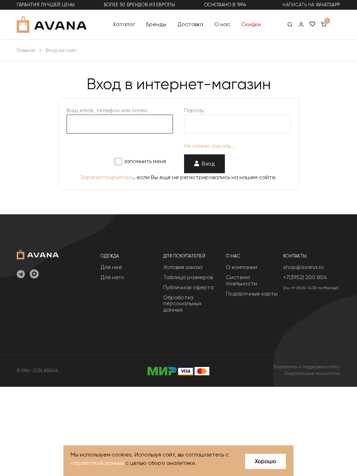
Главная (26, 50)
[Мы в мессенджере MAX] (34, 274)
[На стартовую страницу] (38, 253)
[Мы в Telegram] (21, 274)
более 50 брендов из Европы (139, 4)
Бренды (156, 24)
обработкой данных (97, 463)
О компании (241, 267)
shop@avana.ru (303, 267)
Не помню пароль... (209, 146)
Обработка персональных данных (182, 303)
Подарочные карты (252, 293)
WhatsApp (328, 4)
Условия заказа (183, 267)
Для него (112, 277)
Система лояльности (241, 280)
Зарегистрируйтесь (107, 177)
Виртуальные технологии (312, 373)
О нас (222, 24)
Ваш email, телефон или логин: (107, 110)
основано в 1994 (225, 4)
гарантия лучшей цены (46, 4)
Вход (207, 163)
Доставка (190, 24)
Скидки (251, 24)
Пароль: (194, 110)
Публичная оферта (188, 287)
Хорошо (265, 461)
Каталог (124, 24)
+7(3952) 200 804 (305, 277)
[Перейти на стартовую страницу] (51, 24)
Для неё (111, 267)
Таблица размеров (188, 277)
